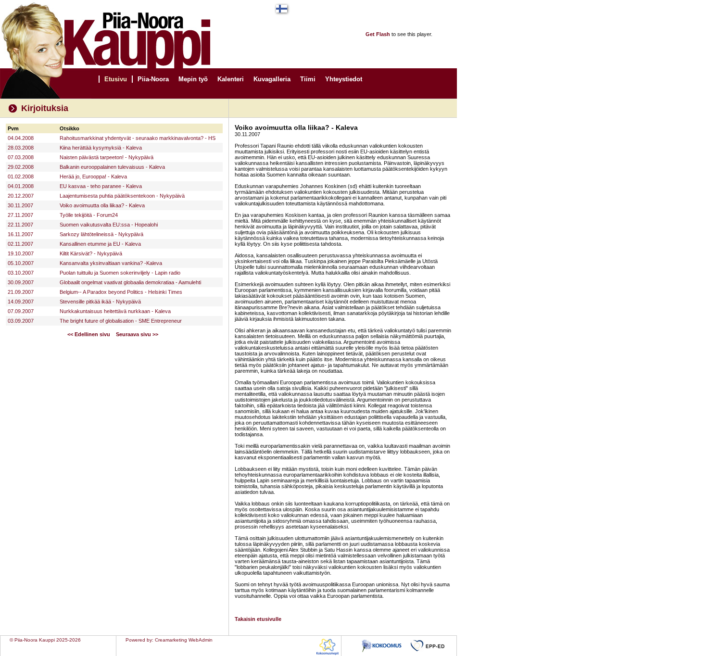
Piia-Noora (153, 79)
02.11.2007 (20, 244)
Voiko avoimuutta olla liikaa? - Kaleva (102, 205)
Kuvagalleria (271, 79)
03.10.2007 (21, 273)
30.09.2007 (21, 282)
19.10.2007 (21, 253)
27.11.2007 (20, 215)
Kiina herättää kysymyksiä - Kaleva (101, 148)
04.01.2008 (21, 186)
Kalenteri (230, 79)
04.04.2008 (21, 138)
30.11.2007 (20, 205)
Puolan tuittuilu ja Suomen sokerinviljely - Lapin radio (120, 273)
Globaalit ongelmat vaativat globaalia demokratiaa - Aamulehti (130, 282)
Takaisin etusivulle (258, 619)
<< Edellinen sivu (88, 334)
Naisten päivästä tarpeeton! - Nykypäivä (106, 157)
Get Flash (378, 34)
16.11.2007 (20, 234)
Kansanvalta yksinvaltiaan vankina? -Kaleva (111, 263)
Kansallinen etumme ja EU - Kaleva (100, 244)
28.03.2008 (21, 148)
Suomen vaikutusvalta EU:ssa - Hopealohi (109, 224)
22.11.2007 (20, 224)
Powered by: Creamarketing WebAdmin (169, 640)
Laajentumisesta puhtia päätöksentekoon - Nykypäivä (122, 196)
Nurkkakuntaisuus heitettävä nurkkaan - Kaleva (115, 311)
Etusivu (115, 79)
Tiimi (308, 79)
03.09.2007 (21, 321)
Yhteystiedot (343, 79)
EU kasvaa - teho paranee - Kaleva (101, 186)
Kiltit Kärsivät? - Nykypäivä (91, 253)
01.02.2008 (21, 176)
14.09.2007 (21, 301)
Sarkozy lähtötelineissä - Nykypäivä (101, 234)
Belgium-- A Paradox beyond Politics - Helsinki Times (121, 292)
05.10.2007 (21, 263)
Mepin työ (193, 79)
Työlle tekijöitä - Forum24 (89, 215)
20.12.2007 (21, 196)
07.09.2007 (21, 311)
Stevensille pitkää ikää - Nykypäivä (100, 301)
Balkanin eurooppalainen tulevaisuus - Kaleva (112, 167)
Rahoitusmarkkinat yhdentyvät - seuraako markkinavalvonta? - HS (137, 138)
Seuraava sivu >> (137, 334)
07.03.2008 (21, 157)
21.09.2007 (21, 292)
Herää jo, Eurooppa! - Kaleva (93, 176)
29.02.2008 (21, 167)
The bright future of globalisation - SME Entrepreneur (121, 321)
